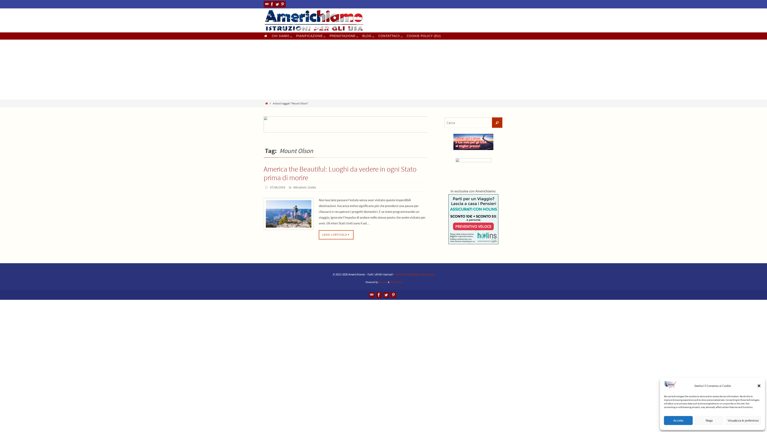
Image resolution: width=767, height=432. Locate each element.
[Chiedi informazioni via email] (267, 4)
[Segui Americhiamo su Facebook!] (272, 4)
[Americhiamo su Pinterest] (282, 4)
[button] (759, 386)
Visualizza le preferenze (743, 420)
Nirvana (383, 282)
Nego (709, 420)
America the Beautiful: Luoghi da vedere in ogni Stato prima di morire (340, 173)
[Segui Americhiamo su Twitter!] (277, 4)
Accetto (678, 420)
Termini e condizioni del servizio (414, 274)
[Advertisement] (383, 70)
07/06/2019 (277, 187)
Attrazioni (299, 187)
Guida (312, 187)
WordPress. (396, 282)
